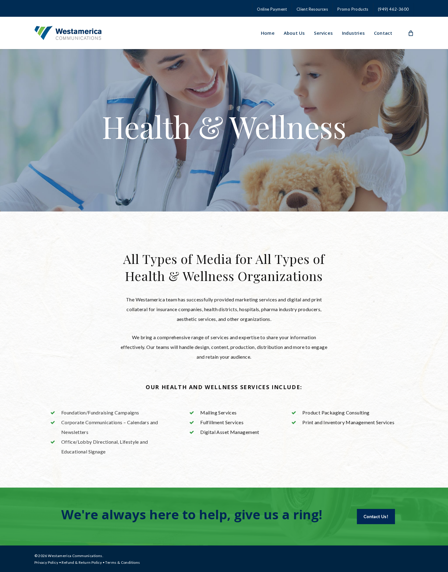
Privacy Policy (46, 562)
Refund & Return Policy (82, 562)
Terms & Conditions (122, 562)
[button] (376, 516)
